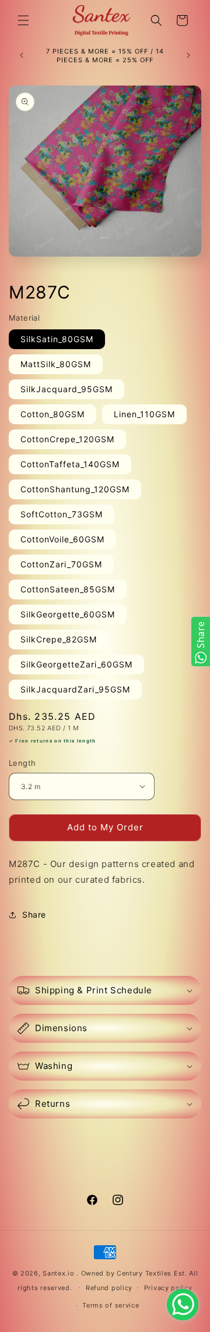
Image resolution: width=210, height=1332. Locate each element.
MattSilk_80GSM (55, 364)
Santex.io (58, 1273)
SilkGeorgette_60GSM (67, 614)
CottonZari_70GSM (61, 564)
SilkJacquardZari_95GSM (75, 689)
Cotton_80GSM (52, 414)
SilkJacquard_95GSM (66, 389)
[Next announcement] (188, 55)
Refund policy (109, 1288)
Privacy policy (168, 1288)
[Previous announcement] (21, 55)
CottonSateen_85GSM (67, 589)
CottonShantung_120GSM (75, 489)
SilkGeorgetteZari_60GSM (76, 664)
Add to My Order (105, 827)
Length (22, 763)
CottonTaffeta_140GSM (70, 464)
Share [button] (34, 914)
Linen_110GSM (144, 414)
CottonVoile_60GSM (62, 539)
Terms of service (110, 1305)
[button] (23, 20)
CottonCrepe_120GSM (67, 439)
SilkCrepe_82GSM (58, 639)
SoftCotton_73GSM (61, 514)
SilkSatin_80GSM (56, 339)
